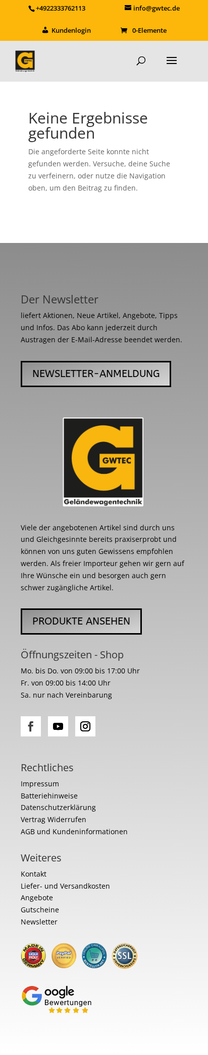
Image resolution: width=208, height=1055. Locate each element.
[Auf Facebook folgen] (31, 726)
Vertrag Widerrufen (53, 819)
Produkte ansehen (81, 621)
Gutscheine (40, 909)
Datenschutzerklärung (58, 807)
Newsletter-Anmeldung (96, 374)
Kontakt (33, 874)
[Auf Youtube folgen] (58, 726)
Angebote (37, 897)
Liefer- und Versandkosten (65, 886)
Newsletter (39, 921)
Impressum (40, 783)
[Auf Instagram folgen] (85, 726)
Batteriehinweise (49, 795)
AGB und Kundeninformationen (74, 831)
